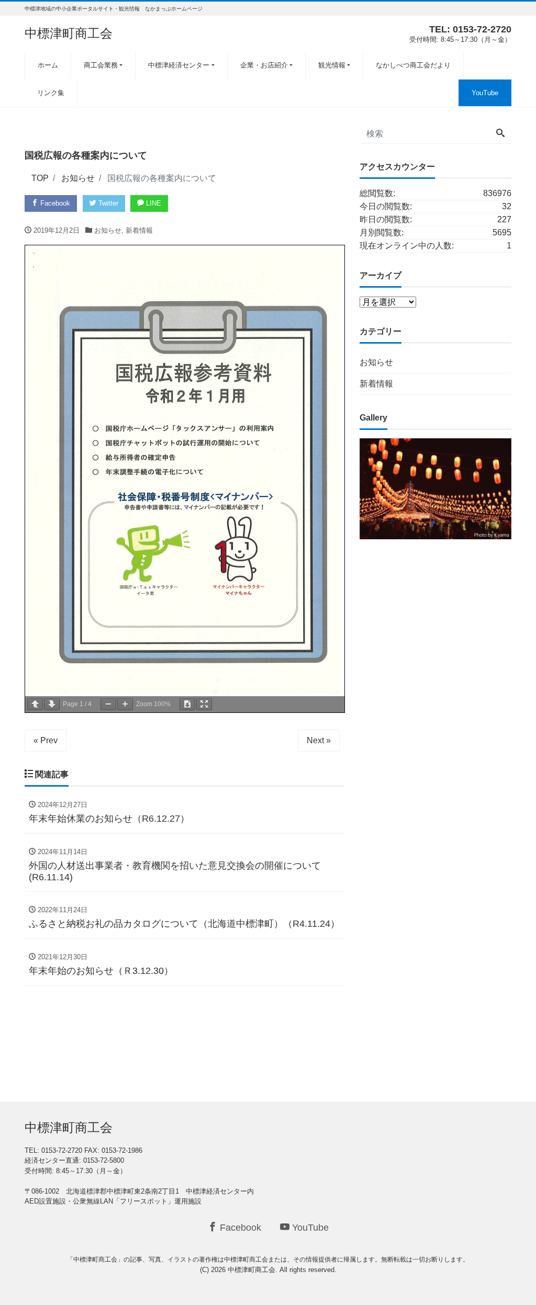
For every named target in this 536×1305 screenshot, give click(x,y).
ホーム (48, 65)
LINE (152, 203)
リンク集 (50, 93)
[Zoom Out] (108, 704)
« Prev (46, 740)
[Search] (500, 133)
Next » (319, 740)
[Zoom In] (125, 704)
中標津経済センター (178, 65)
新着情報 (139, 230)
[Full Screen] (204, 704)
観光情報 (331, 65)
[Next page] (52, 704)
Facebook (54, 203)
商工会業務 (101, 65)
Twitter (107, 203)
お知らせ (107, 230)
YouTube (485, 93)
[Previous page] (35, 704)
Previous (341, 486)
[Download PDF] (187, 704)
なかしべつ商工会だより (413, 65)
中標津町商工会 (69, 33)
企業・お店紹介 (264, 65)
